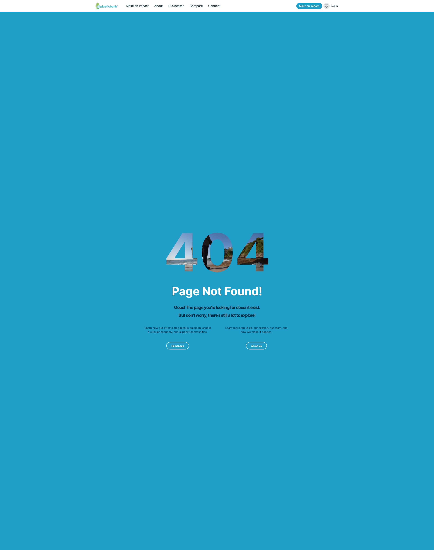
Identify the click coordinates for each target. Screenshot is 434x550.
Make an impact (309, 6)
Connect (214, 6)
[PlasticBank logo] (106, 6)
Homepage (177, 345)
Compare (196, 6)
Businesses (176, 6)
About (158, 6)
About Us (256, 345)
